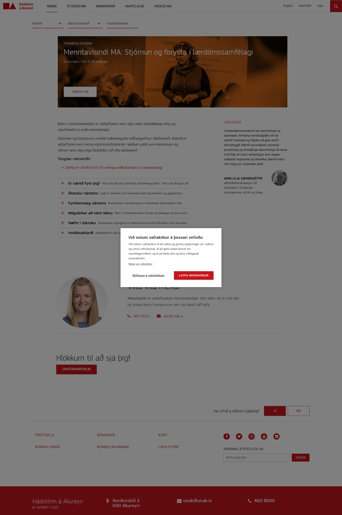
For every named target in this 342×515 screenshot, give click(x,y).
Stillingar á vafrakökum (148, 275)
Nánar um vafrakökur (140, 264)
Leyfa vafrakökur (193, 275)
